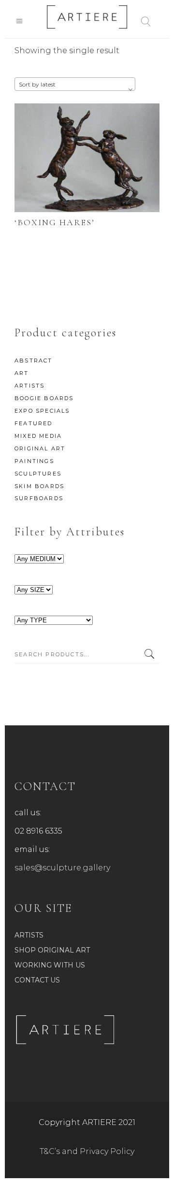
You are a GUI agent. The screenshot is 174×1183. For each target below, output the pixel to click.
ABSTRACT (33, 360)
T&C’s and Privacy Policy (87, 1151)
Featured (33, 423)
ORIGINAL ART (39, 448)
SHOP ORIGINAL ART (52, 950)
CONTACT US (37, 980)
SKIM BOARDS (39, 486)
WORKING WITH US (49, 965)
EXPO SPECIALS (42, 410)
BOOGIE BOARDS (44, 398)
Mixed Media (38, 436)
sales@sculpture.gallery (62, 867)
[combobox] (74, 84)
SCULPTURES (37, 473)
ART (21, 373)
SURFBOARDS (38, 498)
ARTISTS (29, 385)
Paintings (34, 461)
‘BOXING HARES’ (54, 222)
